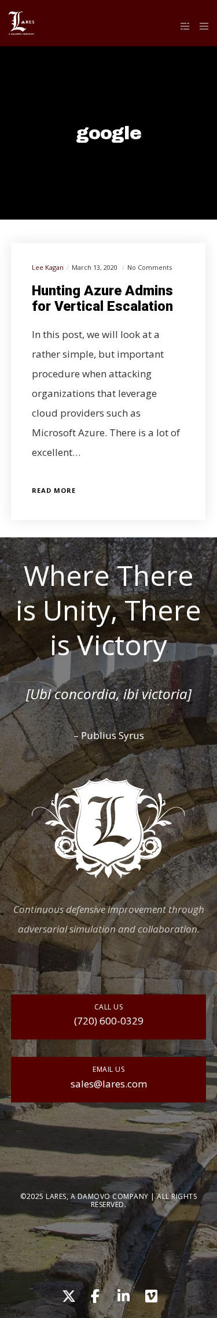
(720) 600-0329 (109, 1020)
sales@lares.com (109, 1083)
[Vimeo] (150, 1294)
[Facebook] (95, 1294)
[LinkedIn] (123, 1294)
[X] (67, 1294)
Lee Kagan (48, 267)
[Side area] (182, 26)
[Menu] (200, 26)
